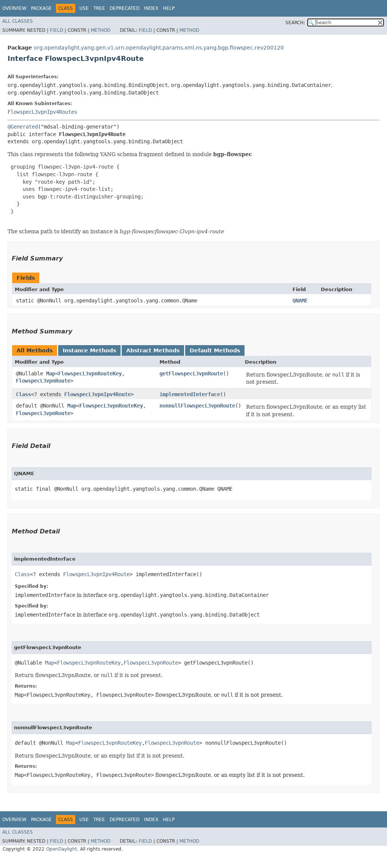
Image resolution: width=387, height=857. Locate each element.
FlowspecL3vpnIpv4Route (97, 394)
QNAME (300, 301)
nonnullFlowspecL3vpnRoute (197, 406)
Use (84, 8)
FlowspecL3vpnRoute (43, 381)
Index (151, 8)
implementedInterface (189, 394)
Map (50, 373)
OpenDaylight (61, 849)
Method (100, 30)
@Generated (23, 127)
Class (23, 394)
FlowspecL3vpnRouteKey (90, 373)
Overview (14, 8)
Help (169, 8)
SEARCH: (295, 22)
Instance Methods (89, 350)
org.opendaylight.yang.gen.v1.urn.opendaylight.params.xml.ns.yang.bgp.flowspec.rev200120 (159, 48)
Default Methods (215, 350)
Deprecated (124, 8)
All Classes (17, 21)
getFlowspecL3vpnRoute (191, 373)
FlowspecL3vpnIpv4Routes (42, 112)
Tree (99, 8)
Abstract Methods (153, 350)
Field (56, 30)
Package (41, 8)
